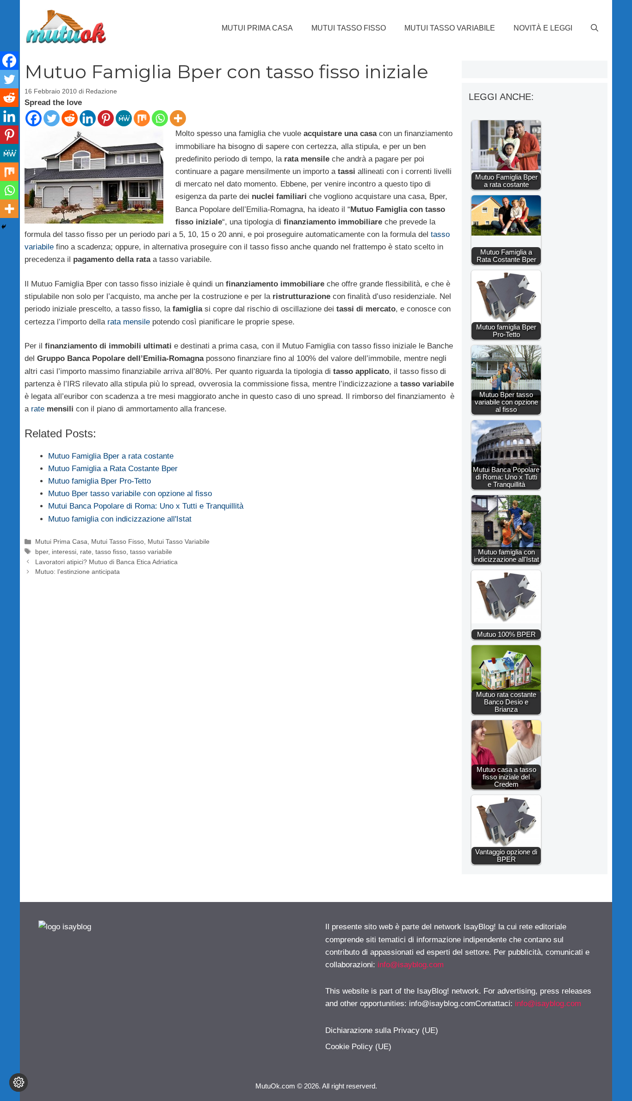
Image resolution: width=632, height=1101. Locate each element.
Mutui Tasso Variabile (449, 28)
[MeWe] (124, 118)
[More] (178, 118)
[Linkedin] (88, 118)
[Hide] (3, 226)
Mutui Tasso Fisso (348, 28)
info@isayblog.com (411, 964)
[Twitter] (51, 118)
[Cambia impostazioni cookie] (18, 1082)
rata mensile (128, 321)
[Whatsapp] (160, 118)
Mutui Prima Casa (257, 28)
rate (37, 408)
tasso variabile (151, 551)
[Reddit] (70, 118)
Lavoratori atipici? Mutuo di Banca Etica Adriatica (106, 562)
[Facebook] (33, 118)
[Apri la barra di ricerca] (594, 28)
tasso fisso (110, 551)
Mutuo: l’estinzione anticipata (77, 571)
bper (41, 551)
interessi (64, 551)
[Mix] (142, 118)
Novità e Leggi (543, 28)
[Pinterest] (106, 118)
